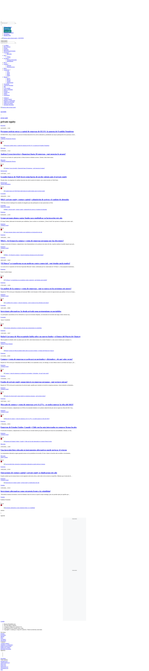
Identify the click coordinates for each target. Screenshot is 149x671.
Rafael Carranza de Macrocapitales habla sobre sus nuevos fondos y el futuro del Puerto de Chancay (41, 337)
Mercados (9, 54)
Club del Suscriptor (8, 85)
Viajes (8, 72)
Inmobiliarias (10, 61)
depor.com (3, 664)
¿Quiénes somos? (5, 643)
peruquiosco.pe (4, 668)
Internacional (10, 82)
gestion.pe (6, 97)
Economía (6, 52)
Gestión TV (7, 92)
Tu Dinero (6, 58)
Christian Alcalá (4, 225)
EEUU (8, 78)
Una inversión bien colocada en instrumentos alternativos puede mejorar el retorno (34, 450)
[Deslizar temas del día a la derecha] (1, 38)
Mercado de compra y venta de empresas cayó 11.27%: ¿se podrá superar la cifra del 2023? (37, 405)
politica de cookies (8, 103)
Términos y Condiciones (7, 644)
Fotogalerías (7, 95)
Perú (5, 55)
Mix (5, 86)
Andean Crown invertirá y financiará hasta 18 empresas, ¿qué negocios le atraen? (33, 154)
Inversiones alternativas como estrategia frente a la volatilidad (25, 491)
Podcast (6, 91)
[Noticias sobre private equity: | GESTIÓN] (13, 38)
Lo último (6, 45)
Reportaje (3, 125)
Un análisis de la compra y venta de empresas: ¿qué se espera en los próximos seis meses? (36, 289)
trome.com (3, 665)
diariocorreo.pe (4, 667)
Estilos (8, 75)
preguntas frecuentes (9, 104)
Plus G (5, 62)
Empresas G (7, 28)
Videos (5, 93)
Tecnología (6, 84)
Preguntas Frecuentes (6, 649)
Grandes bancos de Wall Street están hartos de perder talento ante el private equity (34, 177)
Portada (5, 48)
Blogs (5, 68)
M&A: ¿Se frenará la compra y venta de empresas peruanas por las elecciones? (32, 241)
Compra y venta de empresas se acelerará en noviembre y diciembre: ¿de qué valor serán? (37, 359)
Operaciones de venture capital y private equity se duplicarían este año (29, 473)
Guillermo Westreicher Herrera (8, 138)
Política (8, 57)
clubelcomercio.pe (5, 662)
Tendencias (6, 70)
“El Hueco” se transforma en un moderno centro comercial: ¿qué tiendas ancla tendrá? (35, 263)
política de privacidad (9, 102)
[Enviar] (15, 23)
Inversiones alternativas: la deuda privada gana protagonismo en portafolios (31, 311)
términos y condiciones (9, 100)
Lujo (8, 71)
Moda (8, 74)
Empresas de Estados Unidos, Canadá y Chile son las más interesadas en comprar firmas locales (39, 427)
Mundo (5, 77)
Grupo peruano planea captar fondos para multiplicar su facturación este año (31, 218)
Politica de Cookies (5, 647)
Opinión (6, 64)
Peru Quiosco (7, 46)
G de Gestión (7, 31)
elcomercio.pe (4, 661)
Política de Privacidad (6, 646)
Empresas (6, 30)
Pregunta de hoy (11, 67)
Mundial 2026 (7, 35)
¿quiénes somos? (8, 99)
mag (2, 669)
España (8, 81)
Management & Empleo (9, 51)
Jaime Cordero (4, 457)
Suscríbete (3, 658)
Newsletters (6, 34)
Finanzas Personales (9, 32)
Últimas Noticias (8, 27)
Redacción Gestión (5, 207)
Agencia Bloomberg (6, 184)
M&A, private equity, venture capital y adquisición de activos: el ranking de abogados (35, 200)
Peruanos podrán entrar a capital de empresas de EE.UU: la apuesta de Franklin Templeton (37, 131)
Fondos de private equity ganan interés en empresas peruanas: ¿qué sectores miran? (34, 382)
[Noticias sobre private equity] (8, 107)
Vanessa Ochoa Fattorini (7, 343)
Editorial (9, 65)
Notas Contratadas (8, 89)
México (9, 79)
